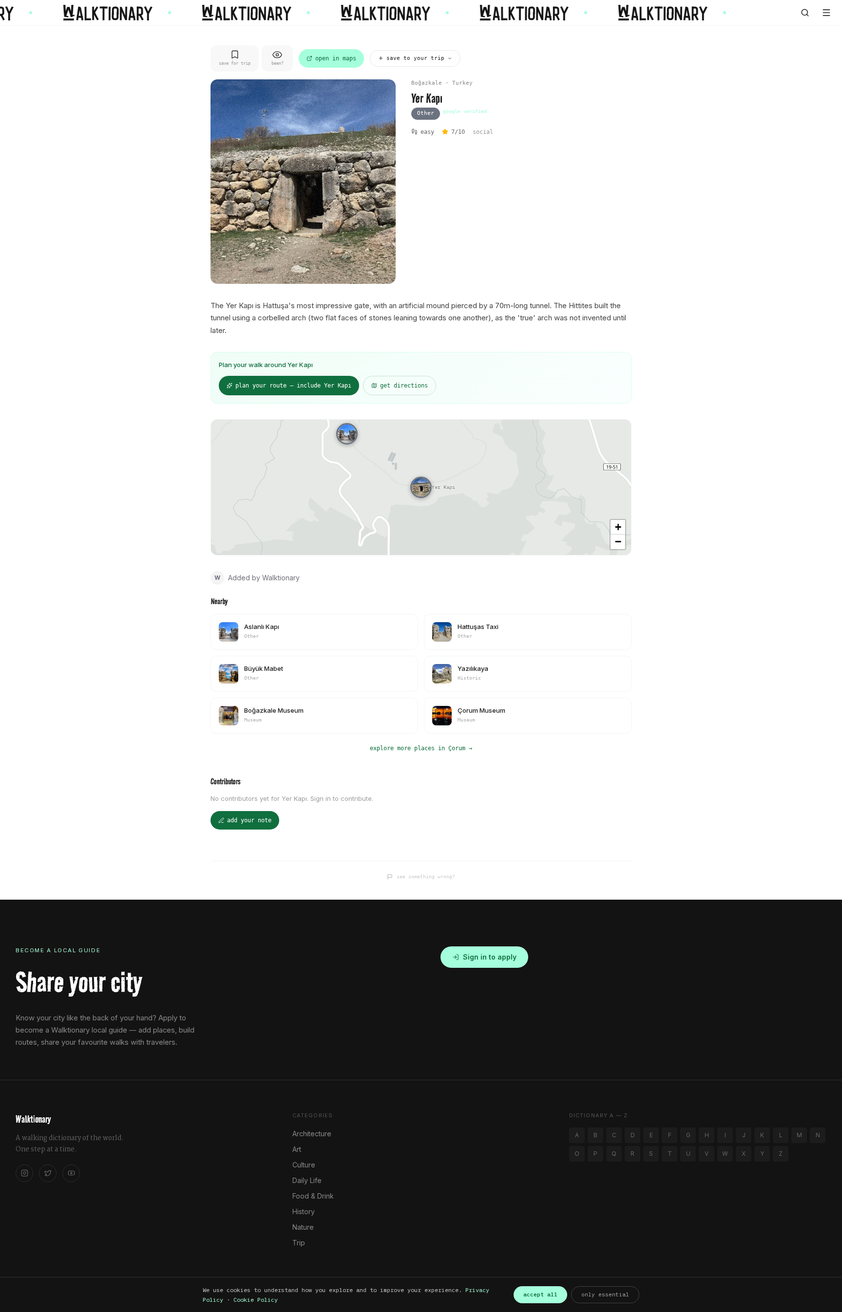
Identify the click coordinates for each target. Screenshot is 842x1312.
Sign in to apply (490, 957)
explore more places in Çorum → (421, 748)
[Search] (805, 12)
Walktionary (33, 1119)
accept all (540, 1294)
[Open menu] (826, 12)
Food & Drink (313, 1196)
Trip (298, 1242)
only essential (605, 1294)
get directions (404, 385)
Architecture (311, 1133)
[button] (421, 487)
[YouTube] (71, 1173)
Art (296, 1149)
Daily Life (307, 1180)
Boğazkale (426, 83)
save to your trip (415, 58)
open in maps (335, 58)
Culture (303, 1165)
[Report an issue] (390, 877)
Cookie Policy (255, 1299)
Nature (303, 1227)
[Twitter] (48, 1173)
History (303, 1211)
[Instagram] (24, 1173)
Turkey (462, 83)
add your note (249, 820)
